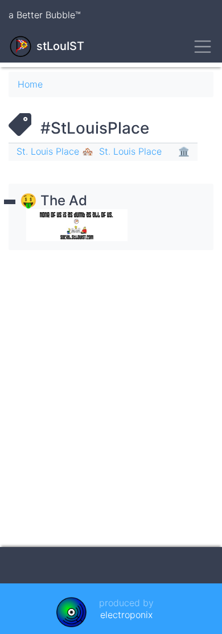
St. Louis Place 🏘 (55, 151)
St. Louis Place (130, 151)
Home (30, 84)
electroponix (126, 614)
